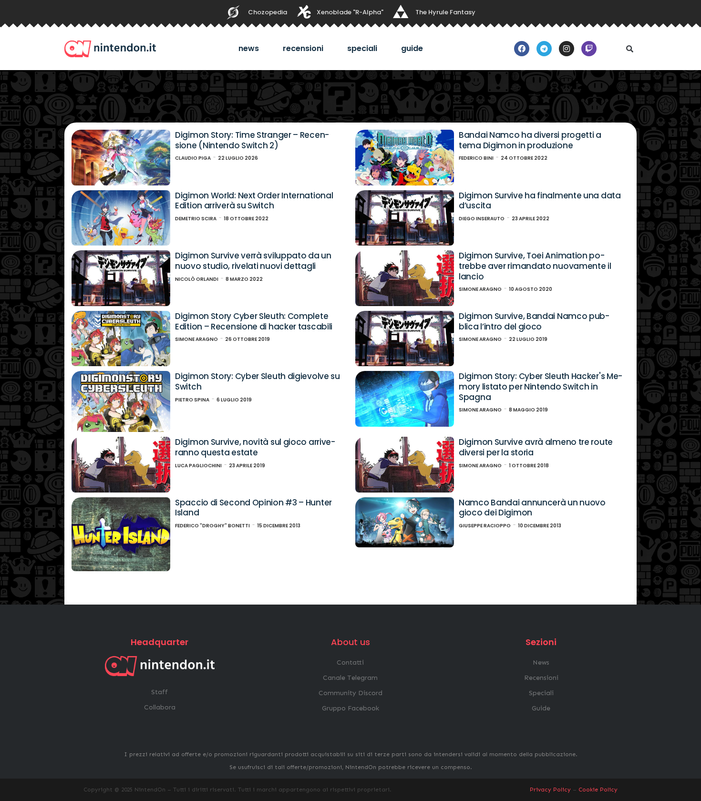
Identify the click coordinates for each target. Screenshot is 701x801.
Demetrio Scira (195, 218)
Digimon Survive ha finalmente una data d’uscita (540, 201)
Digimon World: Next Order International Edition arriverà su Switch (254, 201)
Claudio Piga (193, 158)
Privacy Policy (550, 789)
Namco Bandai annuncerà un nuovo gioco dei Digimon (532, 508)
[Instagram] (566, 48)
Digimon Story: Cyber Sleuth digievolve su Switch (257, 381)
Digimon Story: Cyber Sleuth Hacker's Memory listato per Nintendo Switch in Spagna (540, 386)
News (248, 48)
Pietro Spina (192, 399)
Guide (412, 48)
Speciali (362, 48)
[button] (629, 48)
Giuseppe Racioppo (485, 525)
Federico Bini (476, 158)
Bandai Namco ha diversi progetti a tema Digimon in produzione (530, 140)
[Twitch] (589, 48)
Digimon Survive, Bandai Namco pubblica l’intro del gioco (534, 321)
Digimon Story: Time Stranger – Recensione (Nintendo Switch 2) (252, 140)
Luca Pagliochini (198, 465)
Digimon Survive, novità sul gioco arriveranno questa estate (255, 447)
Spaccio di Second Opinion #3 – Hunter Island (253, 508)
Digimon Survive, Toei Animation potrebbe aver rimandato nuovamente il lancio (535, 266)
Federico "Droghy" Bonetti (212, 525)
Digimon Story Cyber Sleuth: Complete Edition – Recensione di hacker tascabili (253, 321)
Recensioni (303, 48)
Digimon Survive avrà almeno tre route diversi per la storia (536, 447)
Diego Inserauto (482, 218)
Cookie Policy (598, 789)
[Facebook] (521, 48)
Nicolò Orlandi (196, 279)
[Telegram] (544, 48)
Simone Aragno (480, 289)
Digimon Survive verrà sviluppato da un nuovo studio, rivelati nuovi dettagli (253, 261)
